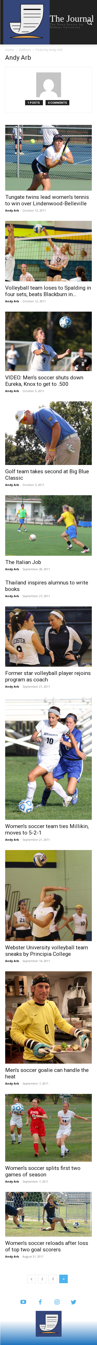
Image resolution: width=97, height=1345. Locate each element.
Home (9, 50)
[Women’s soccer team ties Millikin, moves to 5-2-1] (48, 758)
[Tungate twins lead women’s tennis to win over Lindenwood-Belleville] (48, 158)
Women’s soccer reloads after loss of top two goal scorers (46, 1246)
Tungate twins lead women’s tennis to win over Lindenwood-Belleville (47, 200)
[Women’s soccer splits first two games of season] (48, 1127)
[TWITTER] (74, 1302)
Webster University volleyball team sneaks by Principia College (46, 950)
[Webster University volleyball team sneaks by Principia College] (48, 895)
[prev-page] (31, 1279)
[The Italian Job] (48, 525)
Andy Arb (12, 210)
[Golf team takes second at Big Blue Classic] (48, 433)
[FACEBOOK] (40, 1302)
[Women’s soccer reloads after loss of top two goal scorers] (48, 1214)
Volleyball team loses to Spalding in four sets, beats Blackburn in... (48, 291)
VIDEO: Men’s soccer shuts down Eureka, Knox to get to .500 (44, 380)
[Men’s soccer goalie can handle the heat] (48, 1017)
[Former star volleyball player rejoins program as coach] (48, 636)
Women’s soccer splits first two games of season (42, 1171)
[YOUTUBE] (23, 1302)
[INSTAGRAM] (57, 1302)
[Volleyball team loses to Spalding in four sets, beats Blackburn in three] (48, 251)
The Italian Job (23, 562)
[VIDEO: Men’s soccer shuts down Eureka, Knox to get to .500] (48, 341)
